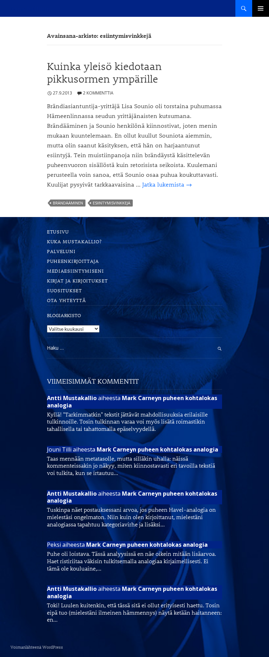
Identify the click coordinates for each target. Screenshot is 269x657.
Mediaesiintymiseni (75, 270)
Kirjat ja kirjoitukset (77, 280)
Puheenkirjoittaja (73, 261)
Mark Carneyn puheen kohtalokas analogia (132, 401)
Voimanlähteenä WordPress (37, 647)
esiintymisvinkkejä (111, 202)
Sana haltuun (31, 8)
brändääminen (68, 202)
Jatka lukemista (167, 184)
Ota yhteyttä (66, 300)
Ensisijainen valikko (260, 8)
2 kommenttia (98, 93)
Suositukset (64, 290)
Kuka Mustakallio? (74, 241)
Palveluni (61, 251)
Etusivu (58, 231)
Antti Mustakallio (72, 398)
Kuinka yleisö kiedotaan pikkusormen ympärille (104, 72)
